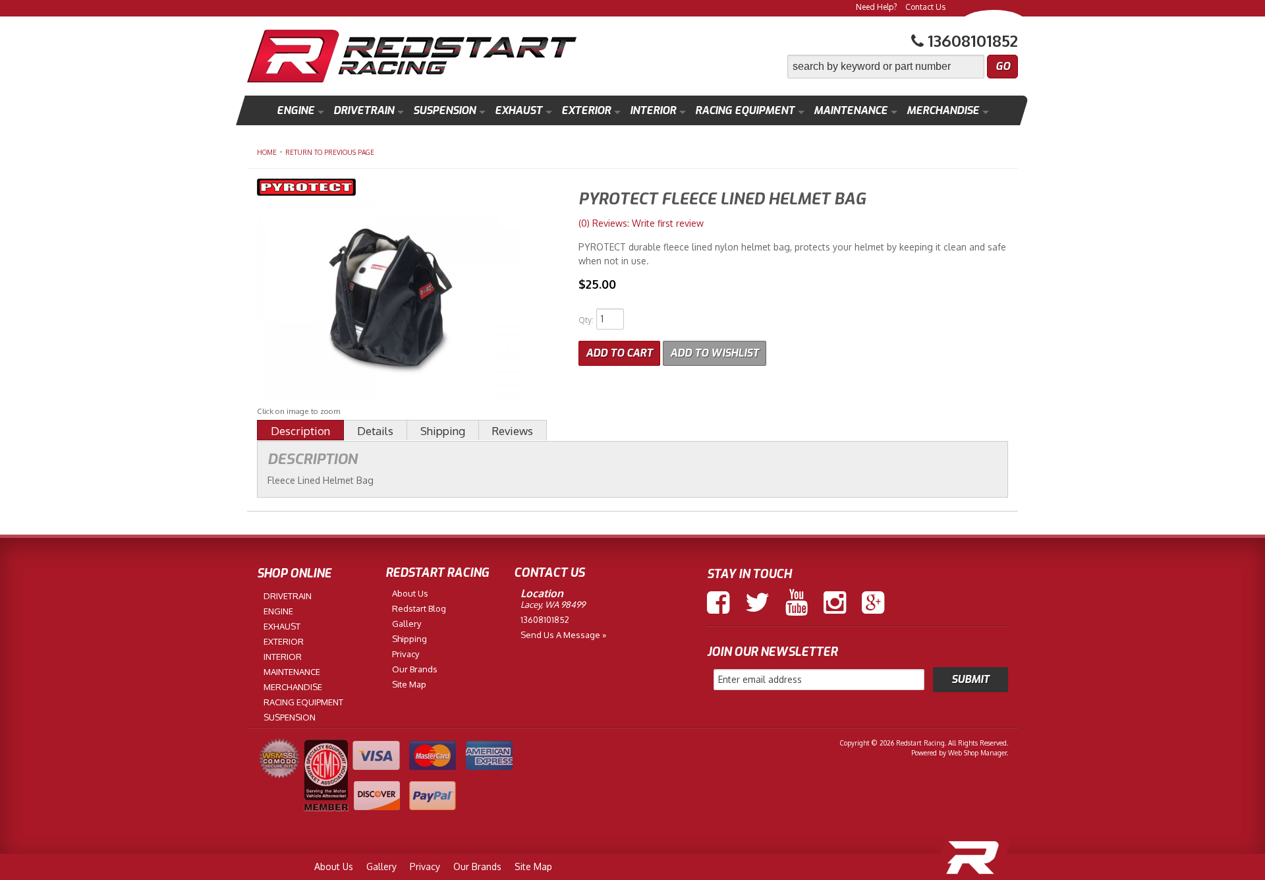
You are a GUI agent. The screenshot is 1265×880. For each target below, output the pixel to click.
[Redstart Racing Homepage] (411, 58)
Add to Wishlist (714, 353)
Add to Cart (619, 353)
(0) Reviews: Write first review (641, 223)
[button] (902, 66)
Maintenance (850, 110)
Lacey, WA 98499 (552, 604)
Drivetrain (363, 110)
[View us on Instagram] (835, 602)
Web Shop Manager (977, 753)
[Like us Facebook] (718, 602)
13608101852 (544, 619)
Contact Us (925, 7)
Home (267, 152)
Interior (653, 110)
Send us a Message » (563, 635)
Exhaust (518, 110)
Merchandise (943, 110)
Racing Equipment (745, 110)
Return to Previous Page (329, 152)
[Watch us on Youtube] (796, 602)
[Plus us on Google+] (873, 602)
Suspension (444, 110)
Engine (295, 110)
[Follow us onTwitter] (757, 602)
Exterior (586, 110)
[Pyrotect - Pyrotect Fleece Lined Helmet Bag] (408, 189)
